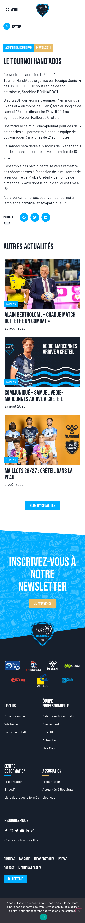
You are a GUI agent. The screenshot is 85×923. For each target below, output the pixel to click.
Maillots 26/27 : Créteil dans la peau (39, 474)
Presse (62, 859)
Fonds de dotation (16, 732)
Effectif (47, 732)
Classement (50, 724)
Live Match (49, 748)
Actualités (49, 740)
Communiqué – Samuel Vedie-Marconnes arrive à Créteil (34, 396)
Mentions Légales (29, 868)
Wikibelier (11, 724)
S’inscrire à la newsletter (21, 840)
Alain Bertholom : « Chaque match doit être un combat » (40, 318)
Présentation (13, 781)
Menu (14, 10)
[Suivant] (9, 223)
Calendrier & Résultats (58, 716)
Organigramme (14, 716)
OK (43, 917)
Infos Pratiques (44, 859)
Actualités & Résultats (58, 789)
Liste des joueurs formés (21, 797)
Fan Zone (24, 859)
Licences (48, 797)
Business (9, 859)
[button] (24, 217)
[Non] (78, 910)
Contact (9, 868)
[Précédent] (5, 223)
